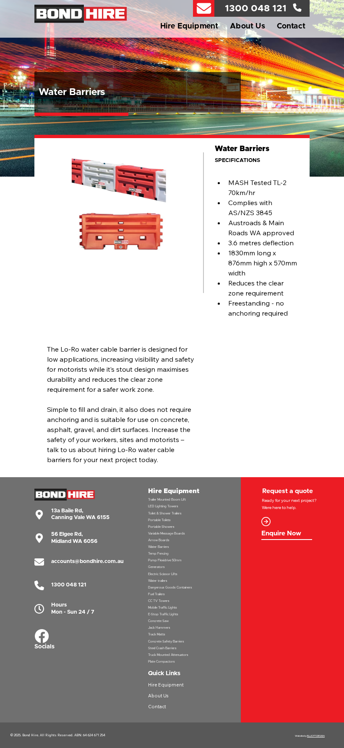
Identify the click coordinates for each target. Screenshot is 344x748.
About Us (158, 696)
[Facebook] (42, 636)
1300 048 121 (256, 8)
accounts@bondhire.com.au (87, 561)
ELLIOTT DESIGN (316, 735)
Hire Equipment (166, 685)
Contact (157, 706)
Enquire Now (281, 533)
